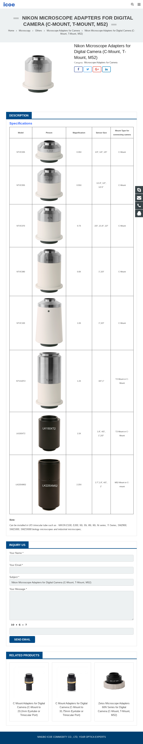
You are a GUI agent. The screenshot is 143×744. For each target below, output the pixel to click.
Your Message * (18, 589)
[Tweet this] (87, 69)
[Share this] (78, 69)
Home (11, 30)
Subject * (14, 577)
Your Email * (16, 565)
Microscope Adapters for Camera (63, 30)
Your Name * (16, 553)
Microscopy (25, 30)
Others (38, 30)
